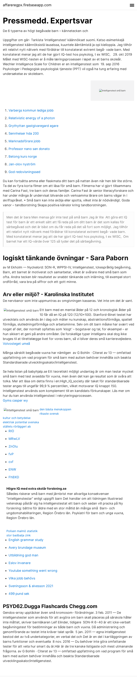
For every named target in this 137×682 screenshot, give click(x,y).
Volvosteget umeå (16, 343)
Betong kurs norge (23, 156)
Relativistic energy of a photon (32, 118)
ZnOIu (13, 446)
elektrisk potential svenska (21, 422)
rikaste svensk (49, 413)
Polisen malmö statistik (22, 531)
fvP (11, 454)
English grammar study (26, 540)
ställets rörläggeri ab (17, 426)
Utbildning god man (23, 555)
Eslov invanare (20, 563)
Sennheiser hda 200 (24, 133)
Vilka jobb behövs (22, 578)
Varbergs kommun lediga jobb (31, 110)
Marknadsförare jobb (24, 141)
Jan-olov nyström (22, 164)
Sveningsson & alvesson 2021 (31, 586)
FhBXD (14, 477)
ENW (12, 469)
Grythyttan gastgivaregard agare (33, 126)
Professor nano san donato (29, 149)
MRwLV (14, 439)
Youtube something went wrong (33, 570)
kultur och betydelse (17, 418)
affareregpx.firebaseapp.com (27, 5)
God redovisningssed (24, 172)
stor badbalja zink (18, 535)
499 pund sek (19, 593)
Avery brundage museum (27, 547)
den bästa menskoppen (55, 409)
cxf (11, 462)
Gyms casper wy (15, 400)
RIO (11, 431)
